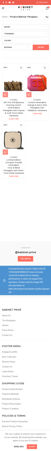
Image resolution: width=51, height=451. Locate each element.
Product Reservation (11, 404)
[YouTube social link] (10, 2)
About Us (6, 315)
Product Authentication (12, 389)
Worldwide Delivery (11, 399)
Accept (32, 447)
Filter (41, 47)
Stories (5, 325)
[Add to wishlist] (21, 67)
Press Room (7, 330)
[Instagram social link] (6, 2)
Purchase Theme (10, 376)
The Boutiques (9, 320)
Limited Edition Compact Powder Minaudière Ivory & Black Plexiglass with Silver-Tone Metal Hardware (13, 165)
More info (19, 447)
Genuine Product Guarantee (15, 421)
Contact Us (7, 335)
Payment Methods (10, 394)
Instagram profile (9, 352)
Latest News (7, 371)
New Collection (9, 357)
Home (5, 17)
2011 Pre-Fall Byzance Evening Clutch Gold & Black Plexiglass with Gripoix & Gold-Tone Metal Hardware (14, 108)
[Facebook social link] (3, 2)
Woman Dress (8, 362)
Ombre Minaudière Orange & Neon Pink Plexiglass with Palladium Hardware (37, 105)
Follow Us (25, 259)
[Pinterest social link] (13, 2)
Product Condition (10, 409)
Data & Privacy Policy (12, 426)
